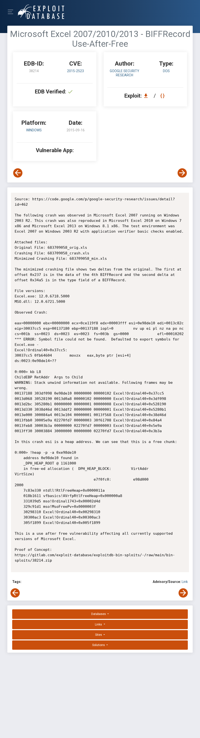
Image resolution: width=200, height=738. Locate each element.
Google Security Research (124, 73)
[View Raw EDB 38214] (163, 96)
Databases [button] (99, 614)
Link (185, 582)
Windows (34, 130)
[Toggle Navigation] (12, 12)
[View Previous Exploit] (17, 173)
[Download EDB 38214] (147, 96)
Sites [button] (99, 634)
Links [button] (99, 624)
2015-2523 (75, 71)
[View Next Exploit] (182, 173)
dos (166, 71)
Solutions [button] (99, 645)
